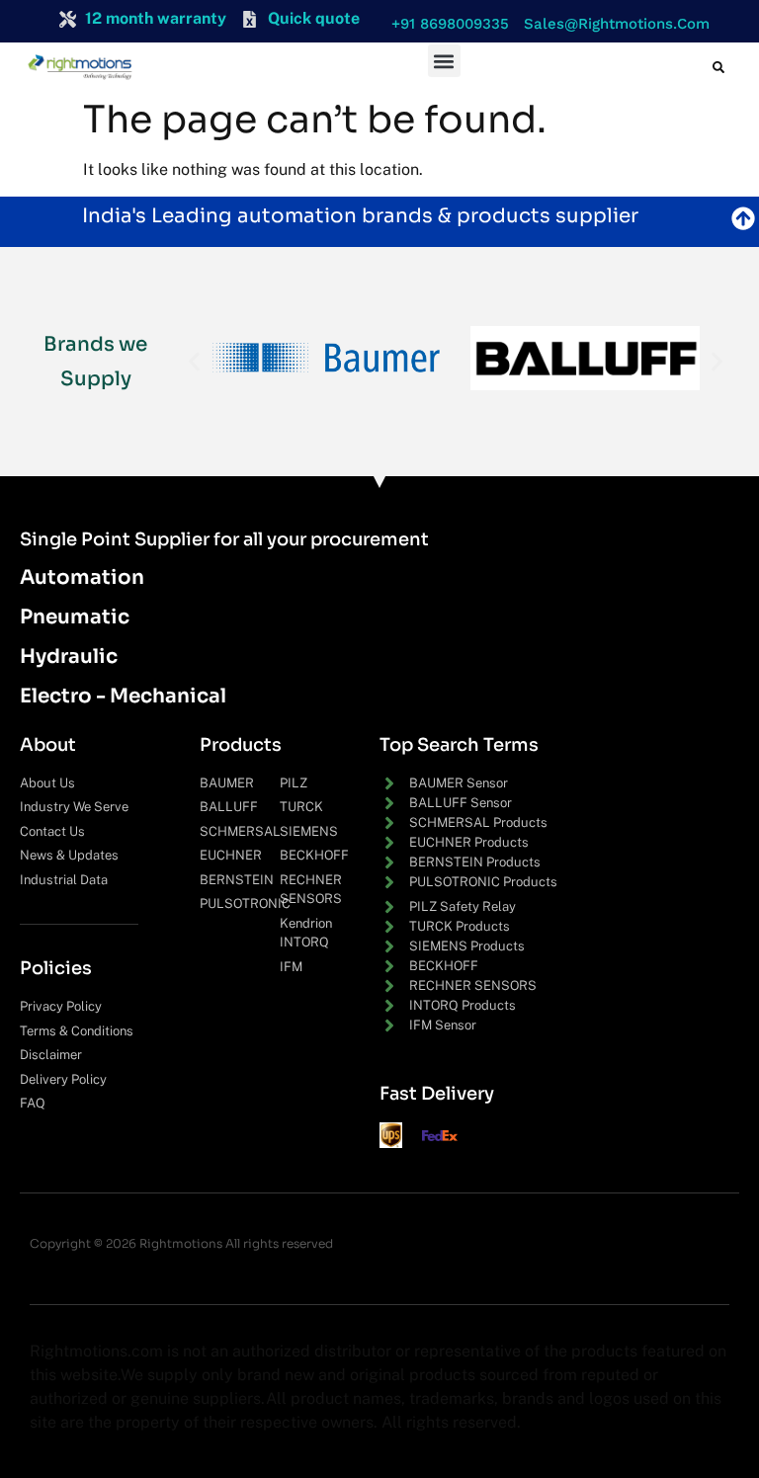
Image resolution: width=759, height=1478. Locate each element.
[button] (445, 24)
